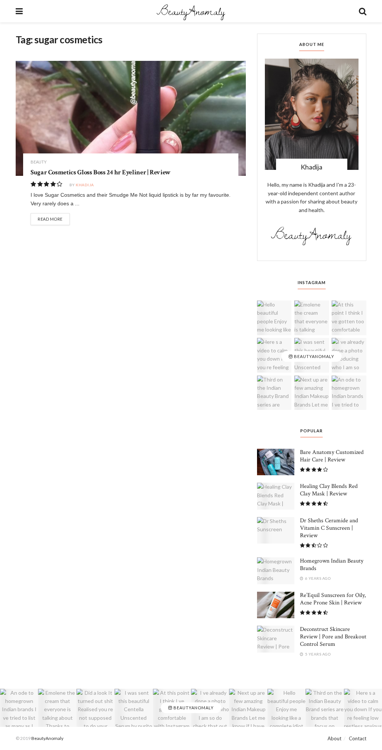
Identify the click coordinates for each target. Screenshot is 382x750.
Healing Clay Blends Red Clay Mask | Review (329, 490)
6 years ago (317, 578)
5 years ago (317, 654)
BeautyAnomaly (191, 11)
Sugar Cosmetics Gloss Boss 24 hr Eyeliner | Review (100, 172)
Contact (357, 738)
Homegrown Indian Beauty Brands (331, 564)
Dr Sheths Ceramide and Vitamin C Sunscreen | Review (329, 528)
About (334, 738)
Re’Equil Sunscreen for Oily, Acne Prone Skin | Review (333, 599)
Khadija (85, 185)
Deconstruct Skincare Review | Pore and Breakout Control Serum (333, 636)
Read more (50, 219)
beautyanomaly (313, 356)
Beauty (39, 162)
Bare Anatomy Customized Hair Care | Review (332, 456)
